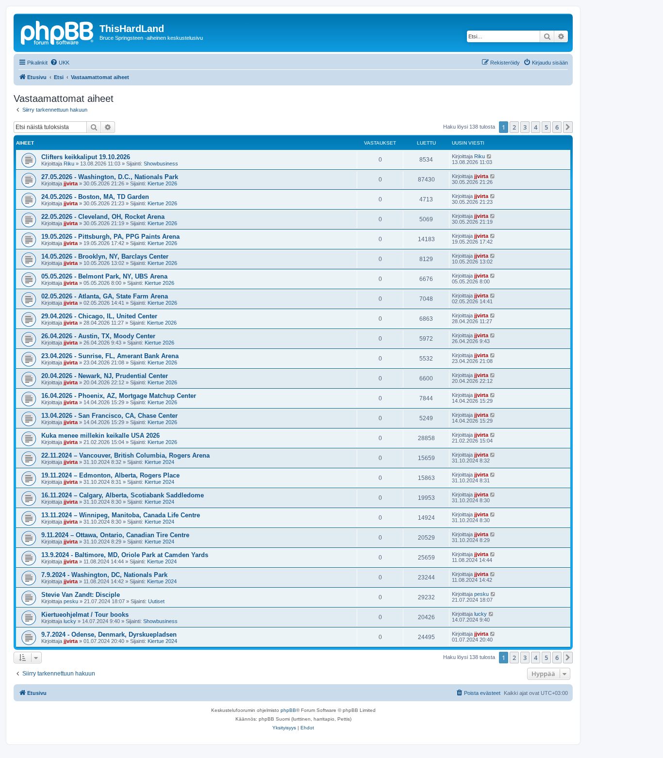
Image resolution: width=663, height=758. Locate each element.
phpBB (288, 710)
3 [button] (525, 127)
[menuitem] (59, 62)
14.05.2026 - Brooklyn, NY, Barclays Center (104, 256)
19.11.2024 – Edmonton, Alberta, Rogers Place (110, 475)
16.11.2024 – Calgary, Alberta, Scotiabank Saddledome (122, 495)
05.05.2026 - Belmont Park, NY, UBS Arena (104, 276)
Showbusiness (161, 163)
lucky (70, 621)
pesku (71, 601)
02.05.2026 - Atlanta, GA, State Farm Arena (104, 296)
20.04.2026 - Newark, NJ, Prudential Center (104, 375)
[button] (568, 127)
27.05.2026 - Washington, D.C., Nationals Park (109, 177)
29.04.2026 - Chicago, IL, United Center (99, 316)
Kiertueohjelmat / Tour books (85, 614)
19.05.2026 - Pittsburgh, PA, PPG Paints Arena (110, 236)
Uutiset (156, 601)
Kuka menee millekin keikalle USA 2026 (100, 435)
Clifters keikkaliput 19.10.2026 (85, 157)
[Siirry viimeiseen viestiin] (489, 156)
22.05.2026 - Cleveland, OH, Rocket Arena (103, 216)
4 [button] (535, 127)
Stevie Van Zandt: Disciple (80, 594)
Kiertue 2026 (162, 183)
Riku (69, 163)
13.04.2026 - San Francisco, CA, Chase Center (109, 415)
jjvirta (71, 183)
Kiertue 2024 (159, 462)
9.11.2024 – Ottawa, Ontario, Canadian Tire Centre (115, 535)
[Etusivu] (57, 31)
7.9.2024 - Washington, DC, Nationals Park (104, 574)
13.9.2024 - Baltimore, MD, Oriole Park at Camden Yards (124, 555)
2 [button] (514, 127)
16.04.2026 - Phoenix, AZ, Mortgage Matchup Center (118, 395)
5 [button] (546, 127)
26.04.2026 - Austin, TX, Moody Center (98, 336)
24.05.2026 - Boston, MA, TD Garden (95, 196)
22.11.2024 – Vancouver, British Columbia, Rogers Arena (125, 455)
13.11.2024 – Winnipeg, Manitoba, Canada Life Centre (120, 515)
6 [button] (557, 127)
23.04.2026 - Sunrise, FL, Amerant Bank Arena (110, 356)
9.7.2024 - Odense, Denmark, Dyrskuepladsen (109, 634)
